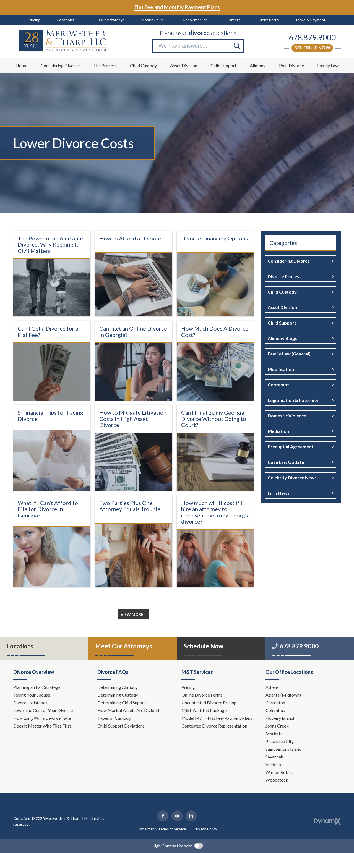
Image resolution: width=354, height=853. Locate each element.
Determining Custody (118, 694)
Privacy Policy (205, 829)
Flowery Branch (280, 718)
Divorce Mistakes (30, 702)
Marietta (274, 733)
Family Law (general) (289, 353)
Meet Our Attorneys (123, 646)
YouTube (177, 815)
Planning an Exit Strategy (36, 687)
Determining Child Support (123, 702)
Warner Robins (280, 772)
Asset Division (282, 307)
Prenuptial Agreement (290, 446)
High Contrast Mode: (171, 845)
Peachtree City (280, 741)
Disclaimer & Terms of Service (161, 829)
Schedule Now (312, 47)
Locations (20, 646)
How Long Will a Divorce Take (42, 718)
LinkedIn (191, 815)
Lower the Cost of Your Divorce (43, 710)
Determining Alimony (118, 687)
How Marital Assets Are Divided (128, 710)
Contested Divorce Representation (214, 725)
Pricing (188, 687)
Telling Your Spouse (31, 694)
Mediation (278, 431)
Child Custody (282, 291)
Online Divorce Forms (202, 694)
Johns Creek (277, 725)
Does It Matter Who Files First (42, 725)
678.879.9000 (312, 37)
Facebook (162, 815)
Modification (281, 369)
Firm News (279, 493)
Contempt (278, 384)
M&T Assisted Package (204, 710)
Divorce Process (284, 276)
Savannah (274, 756)
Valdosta (274, 764)
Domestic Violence (287, 415)
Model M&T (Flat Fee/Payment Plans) (217, 718)
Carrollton (275, 702)
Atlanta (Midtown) (283, 694)
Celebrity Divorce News (292, 477)
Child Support (282, 322)
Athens (272, 687)
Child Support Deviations (121, 725)
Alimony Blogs (282, 338)
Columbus (275, 710)
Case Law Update (286, 462)
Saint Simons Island (283, 749)
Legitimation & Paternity (293, 400)
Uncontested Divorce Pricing (208, 702)
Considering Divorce (289, 260)
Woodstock (277, 780)
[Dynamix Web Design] (327, 821)
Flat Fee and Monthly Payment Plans (177, 7)
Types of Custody (114, 718)
